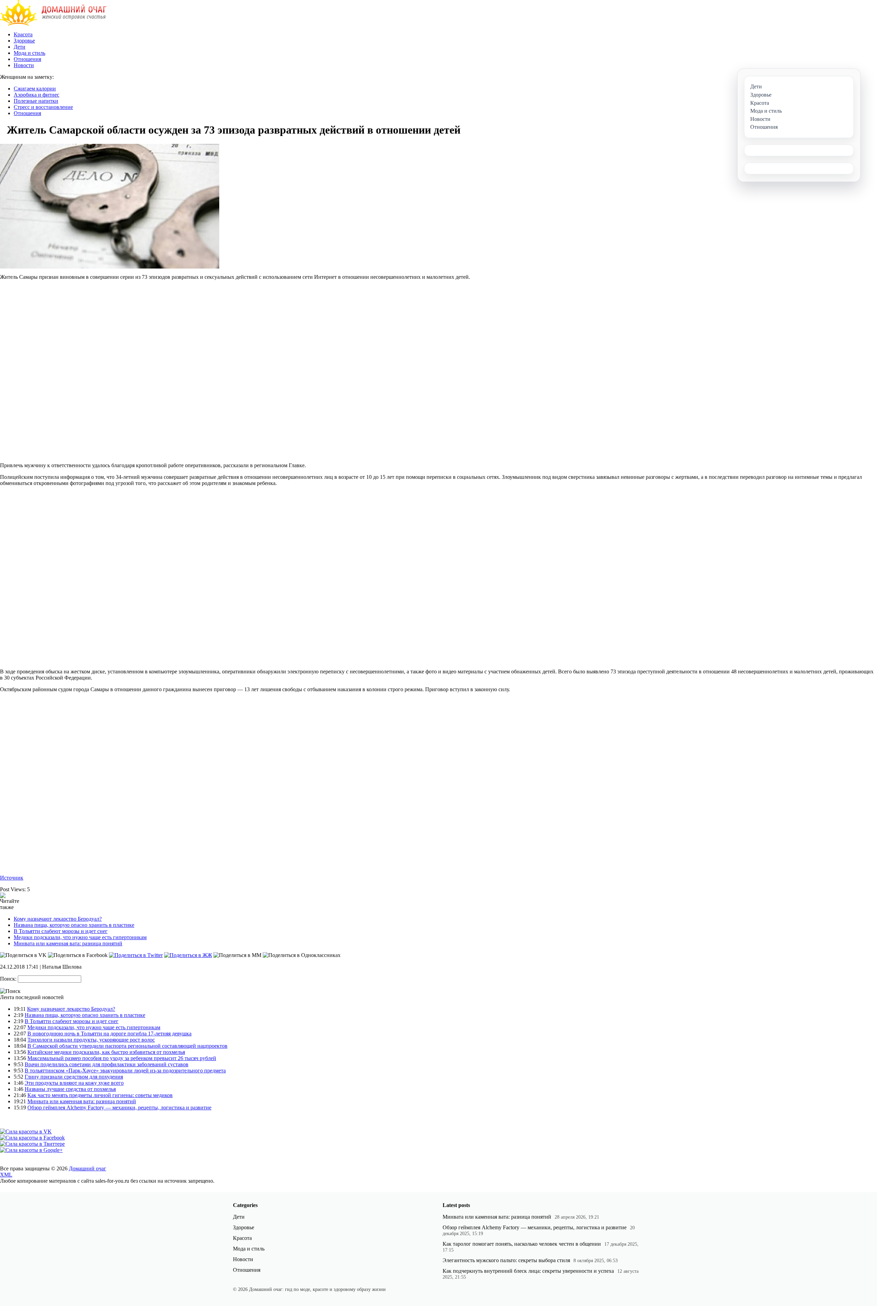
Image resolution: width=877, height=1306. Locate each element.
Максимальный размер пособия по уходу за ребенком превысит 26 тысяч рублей (121, 1058)
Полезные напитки (36, 101)
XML (6, 1175)
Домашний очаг (87, 1168)
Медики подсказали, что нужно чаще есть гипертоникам (80, 937)
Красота (23, 34)
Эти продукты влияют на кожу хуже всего (74, 1083)
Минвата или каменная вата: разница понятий (68, 943)
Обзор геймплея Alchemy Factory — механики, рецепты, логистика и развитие (119, 1107)
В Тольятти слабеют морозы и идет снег (61, 931)
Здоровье (24, 40)
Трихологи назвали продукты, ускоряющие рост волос (91, 1040)
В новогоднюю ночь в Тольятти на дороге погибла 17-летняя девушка (109, 1033)
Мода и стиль (29, 53)
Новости (24, 65)
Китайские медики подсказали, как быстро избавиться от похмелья (106, 1052)
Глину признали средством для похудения (74, 1077)
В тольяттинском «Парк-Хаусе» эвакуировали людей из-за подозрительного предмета (125, 1070)
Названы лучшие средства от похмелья (70, 1089)
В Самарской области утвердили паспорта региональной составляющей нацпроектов (127, 1046)
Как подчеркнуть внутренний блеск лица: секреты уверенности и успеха (528, 1271)
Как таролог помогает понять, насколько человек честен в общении (522, 1244)
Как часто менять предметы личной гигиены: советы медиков (100, 1095)
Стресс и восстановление (43, 107)
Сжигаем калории (35, 88)
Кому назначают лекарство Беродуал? (58, 919)
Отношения (27, 59)
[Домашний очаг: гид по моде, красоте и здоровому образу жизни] (53, 24)
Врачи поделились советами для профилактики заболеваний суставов (106, 1064)
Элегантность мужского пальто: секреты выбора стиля (506, 1260)
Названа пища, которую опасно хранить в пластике (74, 925)
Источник (11, 878)
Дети (19, 47)
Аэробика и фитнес (36, 95)
